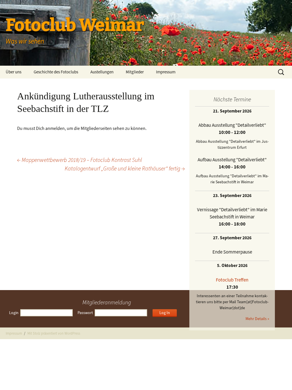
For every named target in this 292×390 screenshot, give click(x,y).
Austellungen (101, 72)
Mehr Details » (257, 318)
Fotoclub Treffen (232, 280)
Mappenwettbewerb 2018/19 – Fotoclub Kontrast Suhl (79, 160)
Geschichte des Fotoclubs (56, 72)
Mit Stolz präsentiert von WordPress (53, 333)
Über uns (13, 72)
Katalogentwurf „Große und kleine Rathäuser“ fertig (125, 168)
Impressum (165, 72)
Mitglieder (135, 72)
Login (14, 312)
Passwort (85, 312)
